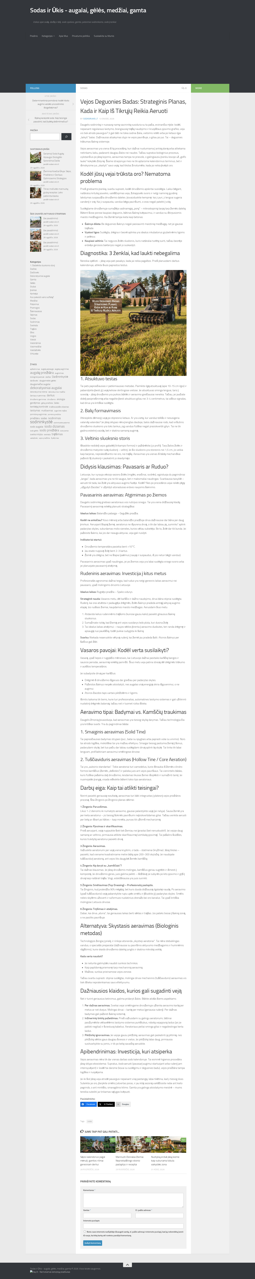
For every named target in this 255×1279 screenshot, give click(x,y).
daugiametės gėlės (47, 380)
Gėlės (32, 283)
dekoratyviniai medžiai (56, 392)
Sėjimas (33, 315)
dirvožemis (51, 399)
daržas (48, 377)
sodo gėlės (34, 431)
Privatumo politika (81, 36)
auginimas (59, 373)
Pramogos (35, 307)
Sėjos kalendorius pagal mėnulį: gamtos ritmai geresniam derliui (92, 1160)
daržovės (34, 380)
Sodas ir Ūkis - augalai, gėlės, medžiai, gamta (88, 10)
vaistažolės (34, 438)
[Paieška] (66, 136)
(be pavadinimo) (50, 218)
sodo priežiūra (49, 430)
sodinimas (54, 418)
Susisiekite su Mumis (104, 36)
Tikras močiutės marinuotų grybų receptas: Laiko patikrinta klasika (55, 192)
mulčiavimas (47, 410)
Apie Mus (63, 36)
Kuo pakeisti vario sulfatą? (42, 297)
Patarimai (34, 304)
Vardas (87, 1210)
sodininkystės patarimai (62, 423)
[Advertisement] (127, 61)
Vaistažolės (35, 350)
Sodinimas (35, 322)
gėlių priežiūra (47, 403)
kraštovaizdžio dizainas (59, 407)
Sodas (84, 88)
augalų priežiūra (42, 372)
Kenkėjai (34, 293)
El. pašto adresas (143, 1210)
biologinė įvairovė (37, 377)
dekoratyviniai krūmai (38, 392)
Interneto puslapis (91, 1220)
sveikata (47, 434)
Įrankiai (33, 290)
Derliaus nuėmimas (38, 396)
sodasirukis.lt (90, 119)
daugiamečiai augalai (40, 384)
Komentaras (89, 1190)
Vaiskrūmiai (35, 343)
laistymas (35, 410)
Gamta (33, 279)
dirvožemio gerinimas (38, 399)
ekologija (61, 399)
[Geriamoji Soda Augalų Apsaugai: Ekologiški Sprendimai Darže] (35, 158)
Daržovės (34, 272)
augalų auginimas (62, 369)
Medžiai (33, 300)
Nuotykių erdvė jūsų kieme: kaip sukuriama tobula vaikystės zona (165, 1160)
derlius (51, 395)
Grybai (33, 286)
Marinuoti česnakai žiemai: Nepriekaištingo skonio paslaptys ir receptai (130, 1160)
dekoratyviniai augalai (46, 388)
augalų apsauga (47, 369)
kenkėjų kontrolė (39, 406)
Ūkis (32, 332)
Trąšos (33, 329)
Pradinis (34, 36)
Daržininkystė (60, 376)
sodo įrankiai (64, 431)
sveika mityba (36, 434)
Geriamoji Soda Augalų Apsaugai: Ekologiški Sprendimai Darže (53, 157)
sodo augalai (36, 426)
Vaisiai (33, 339)
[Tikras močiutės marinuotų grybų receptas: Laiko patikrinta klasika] (35, 193)
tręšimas (57, 434)
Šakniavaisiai (36, 311)
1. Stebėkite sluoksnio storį (42, 265)
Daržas (33, 269)
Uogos (33, 336)
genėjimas (35, 402)
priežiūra (35, 418)
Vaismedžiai (35, 346)
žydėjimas (55, 438)
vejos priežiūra (44, 438)
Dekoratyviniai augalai (40, 276)
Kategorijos (47, 36)
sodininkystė (41, 422)
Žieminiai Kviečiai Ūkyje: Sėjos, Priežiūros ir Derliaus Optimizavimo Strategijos (57, 175)
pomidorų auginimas (38, 414)
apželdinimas (35, 369)
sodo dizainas (54, 426)
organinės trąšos (60, 411)
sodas (90, 1121)
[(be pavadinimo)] (35, 223)
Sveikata (34, 325)
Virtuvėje (34, 353)
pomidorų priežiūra (54, 414)
